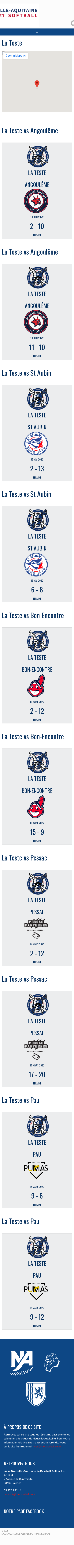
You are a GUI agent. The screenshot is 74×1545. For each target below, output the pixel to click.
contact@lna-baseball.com (19, 1494)
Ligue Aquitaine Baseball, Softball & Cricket (27, 1533)
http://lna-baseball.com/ (47, 1446)
